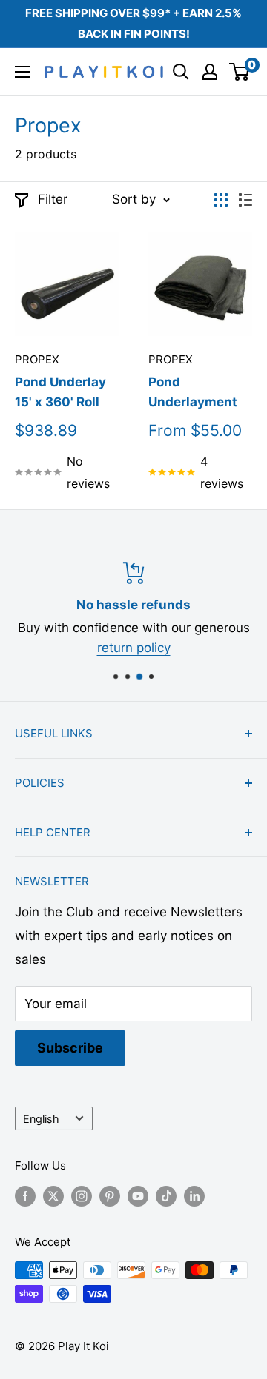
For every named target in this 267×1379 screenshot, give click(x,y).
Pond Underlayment (192, 392)
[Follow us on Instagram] (81, 1196)
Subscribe (70, 1048)
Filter (52, 199)
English (41, 1119)
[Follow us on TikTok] (166, 1196)
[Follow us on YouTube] (138, 1196)
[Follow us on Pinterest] (109, 1196)
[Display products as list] (245, 200)
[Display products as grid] (221, 200)
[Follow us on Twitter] (53, 1196)
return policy (134, 647)
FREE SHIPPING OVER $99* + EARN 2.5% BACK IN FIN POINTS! (133, 23)
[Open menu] (22, 72)
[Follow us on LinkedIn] (194, 1196)
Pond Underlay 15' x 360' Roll (60, 392)
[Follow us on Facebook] (25, 1196)
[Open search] (181, 72)
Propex (37, 359)
